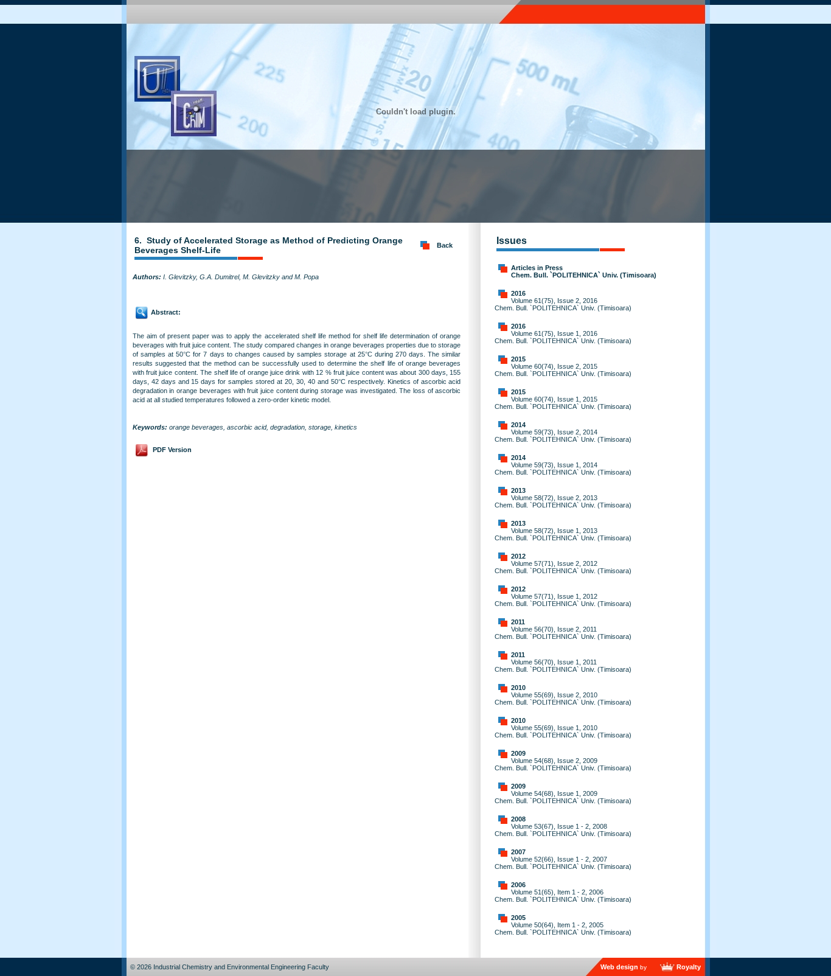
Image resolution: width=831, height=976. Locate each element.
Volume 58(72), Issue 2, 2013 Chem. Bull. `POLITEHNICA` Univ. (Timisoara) (563, 501)
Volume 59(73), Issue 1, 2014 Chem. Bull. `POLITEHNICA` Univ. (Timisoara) (563, 468)
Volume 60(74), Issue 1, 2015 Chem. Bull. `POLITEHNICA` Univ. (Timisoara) (563, 403)
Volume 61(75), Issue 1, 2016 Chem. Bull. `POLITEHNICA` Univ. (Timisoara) (563, 337)
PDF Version (172, 449)
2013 (518, 490)
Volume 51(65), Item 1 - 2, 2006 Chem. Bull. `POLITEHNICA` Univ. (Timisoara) (563, 895)
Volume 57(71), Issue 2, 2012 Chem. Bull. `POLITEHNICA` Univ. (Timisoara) (563, 567)
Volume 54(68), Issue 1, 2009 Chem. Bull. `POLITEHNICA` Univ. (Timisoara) (563, 797)
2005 (518, 917)
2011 (518, 622)
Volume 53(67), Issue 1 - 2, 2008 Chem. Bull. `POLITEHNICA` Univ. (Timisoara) (563, 830)
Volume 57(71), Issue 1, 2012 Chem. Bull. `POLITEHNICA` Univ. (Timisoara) (563, 600)
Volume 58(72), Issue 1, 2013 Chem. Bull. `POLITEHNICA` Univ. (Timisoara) (563, 534)
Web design (619, 967)
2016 (518, 293)
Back (445, 245)
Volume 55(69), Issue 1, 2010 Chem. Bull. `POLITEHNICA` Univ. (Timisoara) (563, 731)
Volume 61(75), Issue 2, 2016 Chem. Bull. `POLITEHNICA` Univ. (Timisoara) (563, 304)
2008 (518, 819)
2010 (518, 687)
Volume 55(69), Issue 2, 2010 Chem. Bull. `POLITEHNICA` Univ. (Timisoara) (563, 698)
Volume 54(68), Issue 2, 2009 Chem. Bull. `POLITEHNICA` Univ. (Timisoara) (563, 764)
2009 (518, 753)
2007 (518, 852)
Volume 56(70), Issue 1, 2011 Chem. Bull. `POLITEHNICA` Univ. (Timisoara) (563, 665)
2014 (518, 424)
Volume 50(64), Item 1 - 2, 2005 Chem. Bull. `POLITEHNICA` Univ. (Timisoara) (563, 928)
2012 (518, 556)
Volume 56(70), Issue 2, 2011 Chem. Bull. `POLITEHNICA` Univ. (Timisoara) (563, 633)
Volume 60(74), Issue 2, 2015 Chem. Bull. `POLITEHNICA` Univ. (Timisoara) (563, 370)
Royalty (688, 967)
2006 (518, 884)
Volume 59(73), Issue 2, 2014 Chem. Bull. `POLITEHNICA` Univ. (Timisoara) (563, 435)
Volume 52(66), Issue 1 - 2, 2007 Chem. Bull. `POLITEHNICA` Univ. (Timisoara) (563, 863)
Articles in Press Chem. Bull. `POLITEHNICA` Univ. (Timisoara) (583, 271)
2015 (518, 359)
